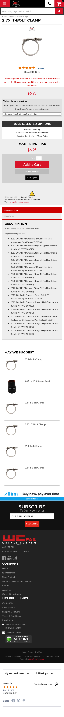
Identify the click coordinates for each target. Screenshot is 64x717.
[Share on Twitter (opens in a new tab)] (18, 701)
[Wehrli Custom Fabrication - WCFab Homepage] (16, 3)
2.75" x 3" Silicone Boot (37, 380)
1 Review (41, 68)
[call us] (49, 3)
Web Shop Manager (36, 659)
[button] (32, 11)
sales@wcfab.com (14, 632)
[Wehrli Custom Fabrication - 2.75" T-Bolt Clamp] (32, 30)
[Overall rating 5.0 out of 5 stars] (26, 68)
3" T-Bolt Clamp (33, 359)
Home (4, 17)
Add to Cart (32, 165)
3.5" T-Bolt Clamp (34, 402)
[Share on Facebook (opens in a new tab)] (13, 701)
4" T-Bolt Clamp (33, 445)
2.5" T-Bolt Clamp (34, 467)
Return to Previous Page (18, 17)
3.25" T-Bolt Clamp (35, 424)
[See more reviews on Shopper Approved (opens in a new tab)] (23, 701)
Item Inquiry (32, 178)
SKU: (26, 72)
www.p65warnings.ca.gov (19, 202)
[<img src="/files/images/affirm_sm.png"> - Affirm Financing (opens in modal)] (32, 495)
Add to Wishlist (32, 171)
